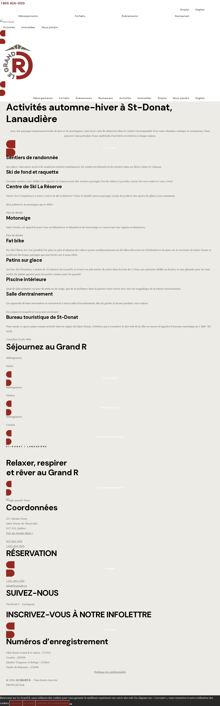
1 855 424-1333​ (15, 581)
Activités (9, 27)
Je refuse (29, 703)
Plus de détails (15, 212)
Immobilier (28, 27)
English (200, 9)
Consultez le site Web (19, 339)
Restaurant (182, 16)
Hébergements (28, 16)
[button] (104, 37)
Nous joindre (50, 27)
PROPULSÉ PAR (15, 685)
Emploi (184, 9)
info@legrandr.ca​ (16, 585)
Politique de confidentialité (52, 703)
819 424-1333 (14, 541)
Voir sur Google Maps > (19, 533)
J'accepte (15, 703)
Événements (130, 16)
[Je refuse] (71, 704)
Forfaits (80, 16)
